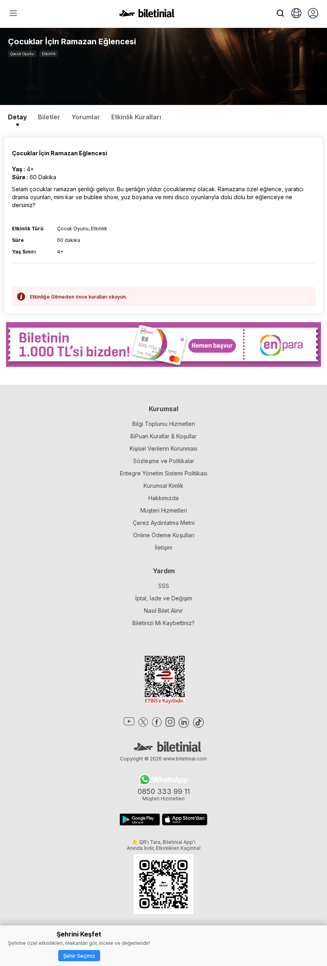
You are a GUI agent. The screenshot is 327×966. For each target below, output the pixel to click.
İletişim (163, 547)
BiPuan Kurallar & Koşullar (163, 436)
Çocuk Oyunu (22, 53)
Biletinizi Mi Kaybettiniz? (163, 623)
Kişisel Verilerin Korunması (163, 448)
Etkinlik (48, 53)
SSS (163, 585)
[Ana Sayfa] (147, 15)
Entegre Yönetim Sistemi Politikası (163, 473)
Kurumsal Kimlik (163, 485)
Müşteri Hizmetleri (163, 510)
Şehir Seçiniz (79, 955)
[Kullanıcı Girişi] (313, 14)
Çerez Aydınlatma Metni (164, 522)
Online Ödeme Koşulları (163, 535)
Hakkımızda (163, 498)
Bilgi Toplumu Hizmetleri (163, 423)
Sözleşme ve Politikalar (163, 460)
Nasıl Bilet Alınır (163, 610)
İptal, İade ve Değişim (163, 598)
